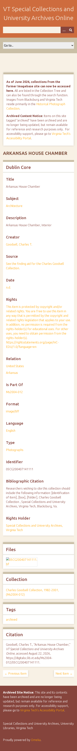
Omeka (36, 740)
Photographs (14, 450)
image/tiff (12, 411)
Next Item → (64, 673)
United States (15, 366)
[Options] (64, 30)
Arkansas (12, 372)
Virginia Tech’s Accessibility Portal (42, 710)
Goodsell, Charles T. (19, 244)
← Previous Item (15, 673)
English (10, 430)
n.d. (8, 287)
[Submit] (70, 30)
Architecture (14, 205)
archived (11, 619)
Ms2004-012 (14, 392)
